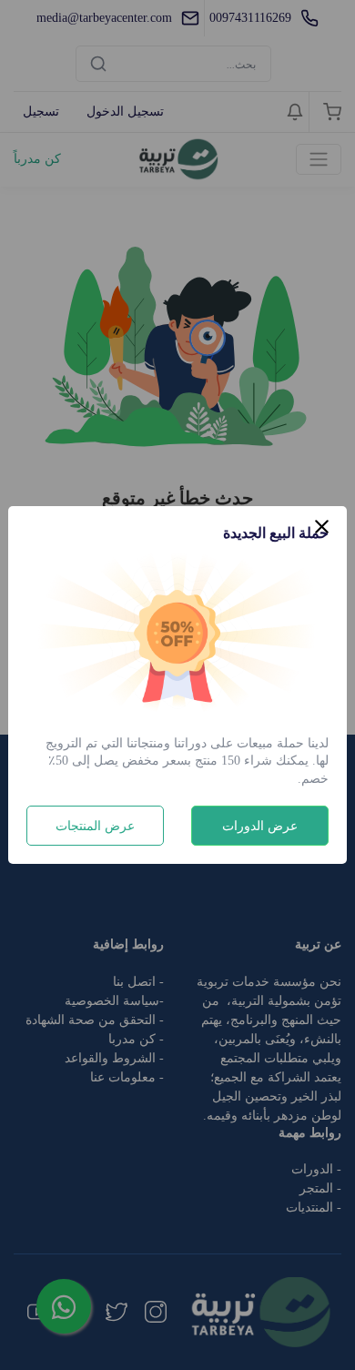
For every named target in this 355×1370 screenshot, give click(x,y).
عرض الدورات (260, 826)
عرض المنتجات (95, 826)
